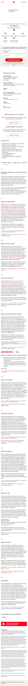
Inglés (4, 89)
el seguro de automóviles (11, 206)
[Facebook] (14, 30)
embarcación (18, 282)
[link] (22, 34)
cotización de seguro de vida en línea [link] (15, 532)
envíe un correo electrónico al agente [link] (13, 440)
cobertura (11, 209)
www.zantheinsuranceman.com (10, 99)
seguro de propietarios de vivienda (9, 319)
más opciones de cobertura (7, 258)
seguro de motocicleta (17, 256)
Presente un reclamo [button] (14, 122)
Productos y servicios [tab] (7, 162)
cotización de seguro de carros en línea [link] (16, 234)
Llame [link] (2, 303)
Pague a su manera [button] (14, 135)
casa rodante (18, 281)
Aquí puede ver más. (6, 525)
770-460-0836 (6, 103)
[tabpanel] (14, 90)
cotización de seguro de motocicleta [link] (15, 268)
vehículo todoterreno (6, 283)
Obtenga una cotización (14, 60)
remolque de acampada (6, 282)
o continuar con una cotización (14, 62)
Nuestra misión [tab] (16, 162)
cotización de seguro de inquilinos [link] (15, 404)
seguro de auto (22, 252)
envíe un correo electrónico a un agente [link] (14, 303)
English (2, 2)
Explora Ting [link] (4, 368)
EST (13, 92)
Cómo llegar (6, 80)
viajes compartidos (15, 210)
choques (19, 209)
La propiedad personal (9, 325)
